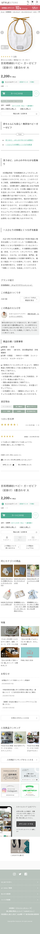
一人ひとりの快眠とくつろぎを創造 (18, 145)
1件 (15, 56)
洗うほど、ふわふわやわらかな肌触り (19, 140)
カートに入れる (17, 94)
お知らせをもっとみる (20, 718)
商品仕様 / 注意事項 (20, 114)
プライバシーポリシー (22, 908)
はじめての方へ (6, 882)
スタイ (35, 12)
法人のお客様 (5, 894)
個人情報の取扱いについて (14, 911)
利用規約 (11, 908)
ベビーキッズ (16, 12)
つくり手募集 (5, 900)
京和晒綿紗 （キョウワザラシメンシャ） (17, 285)
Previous (2, 32)
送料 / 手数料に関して (8, 109)
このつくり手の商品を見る (29, 299)
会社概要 (20, 914)
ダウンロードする (26, 824)
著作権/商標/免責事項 (32, 914)
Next (38, 32)
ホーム (2, 12)
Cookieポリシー (28, 911)
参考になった (7, 465)
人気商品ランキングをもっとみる (20, 760)
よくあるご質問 (6, 888)
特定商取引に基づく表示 (8, 914)
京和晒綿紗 (8, 12)
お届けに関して (25, 109)
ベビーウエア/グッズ (26, 12)
